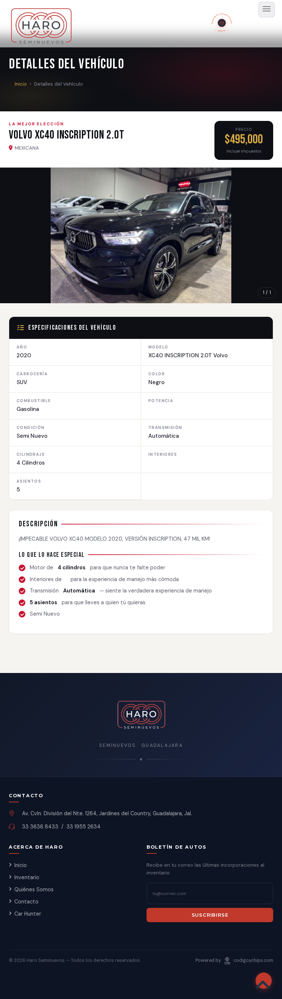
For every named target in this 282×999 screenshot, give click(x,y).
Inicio (21, 84)
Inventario (26, 877)
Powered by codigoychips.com (234, 960)
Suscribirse (210, 915)
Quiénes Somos (34, 889)
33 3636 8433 (40, 826)
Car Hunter (27, 913)
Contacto (26, 901)
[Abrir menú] (266, 9)
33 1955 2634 (83, 826)
